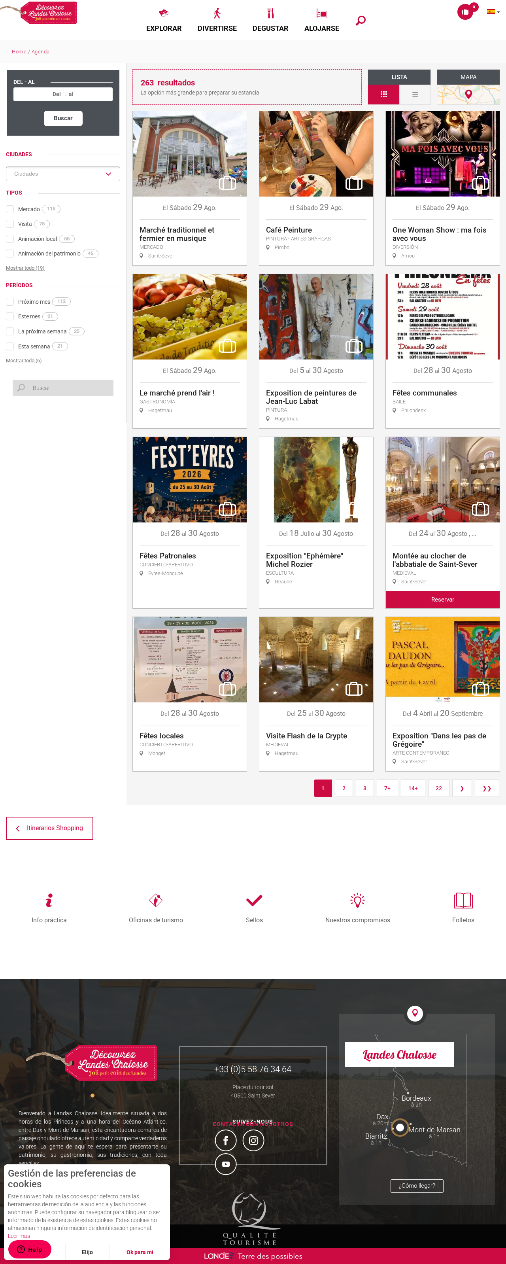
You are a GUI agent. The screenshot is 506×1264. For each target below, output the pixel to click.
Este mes (35, 316)
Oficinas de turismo (156, 919)
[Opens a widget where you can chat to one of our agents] (29, 1250)
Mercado (36, 209)
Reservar (442, 599)
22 (439, 788)
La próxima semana (48, 331)
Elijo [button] (87, 1252)
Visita (31, 224)
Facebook (227, 1141)
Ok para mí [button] (139, 1252)
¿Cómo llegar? (417, 1185)
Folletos (463, 919)
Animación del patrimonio (55, 253)
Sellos (254, 919)
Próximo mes (42, 301)
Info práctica (49, 919)
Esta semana (40, 346)
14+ (413, 788)
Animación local (44, 239)
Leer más (19, 1236)
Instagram (254, 1141)
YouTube (227, 1165)
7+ (387, 788)
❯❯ (487, 788)
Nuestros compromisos (357, 919)
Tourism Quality (252, 1218)
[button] (164, 20)
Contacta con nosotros (253, 1124)
